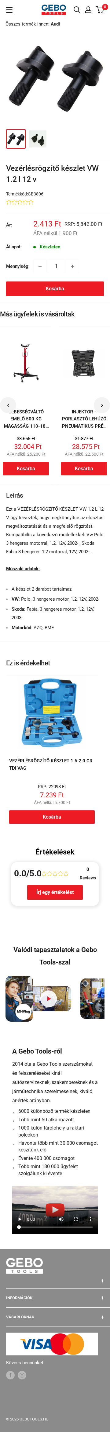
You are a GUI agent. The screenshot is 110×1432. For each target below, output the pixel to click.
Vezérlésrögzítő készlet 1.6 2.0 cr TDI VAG (51, 764)
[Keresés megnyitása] (77, 9)
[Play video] (48, 998)
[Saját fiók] (88, 9)
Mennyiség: (18, 266)
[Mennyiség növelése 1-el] (72, 266)
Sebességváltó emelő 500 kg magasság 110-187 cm (26, 422)
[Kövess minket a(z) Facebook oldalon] (10, 1375)
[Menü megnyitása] (9, 9)
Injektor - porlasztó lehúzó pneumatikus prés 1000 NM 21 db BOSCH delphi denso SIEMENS (84, 429)
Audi (55, 24)
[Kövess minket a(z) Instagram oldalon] (22, 1375)
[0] (100, 9)
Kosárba (55, 289)
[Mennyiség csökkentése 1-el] (40, 266)
